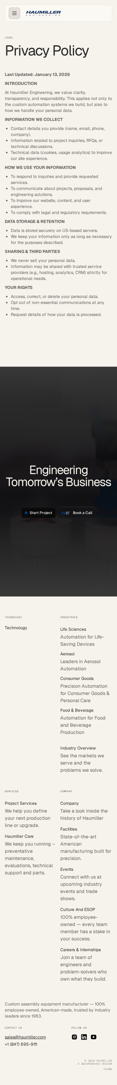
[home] (41, 13)
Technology (16, 627)
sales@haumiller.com (25, 1037)
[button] (14, 13)
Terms (108, 1069)
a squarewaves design (95, 1063)
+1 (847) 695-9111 (21, 1044)
